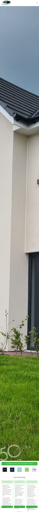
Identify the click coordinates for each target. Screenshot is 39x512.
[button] (2, 230)
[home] (18, 3)
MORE (7, 506)
